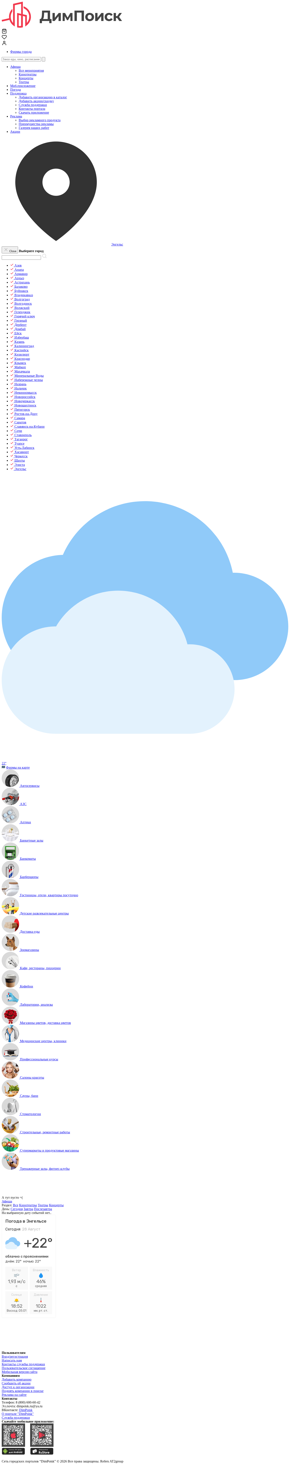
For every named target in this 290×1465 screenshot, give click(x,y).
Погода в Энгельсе (25, 1221)
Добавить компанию (16, 1379)
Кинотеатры (28, 1205)
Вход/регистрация (15, 1356)
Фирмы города (21, 51)
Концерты (56, 1205)
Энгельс (117, 244)
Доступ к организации (18, 1387)
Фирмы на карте (18, 767)
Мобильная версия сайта (19, 1372)
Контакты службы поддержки (23, 1364)
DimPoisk (25, 1410)
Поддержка (18, 93)
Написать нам (12, 1360)
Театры (43, 1205)
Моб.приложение (22, 86)
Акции (15, 131)
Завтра (28, 1209)
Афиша (15, 66)
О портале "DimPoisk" (18, 1414)
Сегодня (17, 1209)
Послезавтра (43, 1209)
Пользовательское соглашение (23, 1368)
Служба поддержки (16, 1417)
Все (15, 1205)
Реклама (16, 116)
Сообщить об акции (16, 1383)
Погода (15, 89)
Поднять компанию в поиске (23, 1391)
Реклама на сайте (14, 1395)
